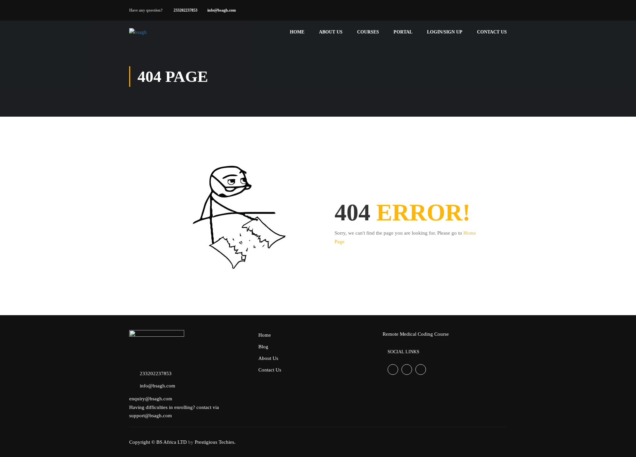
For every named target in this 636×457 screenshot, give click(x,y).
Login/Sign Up (444, 31)
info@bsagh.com (221, 10)
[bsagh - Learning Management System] (155, 32)
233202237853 (185, 10)
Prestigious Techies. (215, 442)
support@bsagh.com (150, 415)
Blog (263, 346)
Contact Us (492, 31)
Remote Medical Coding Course (416, 334)
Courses (368, 31)
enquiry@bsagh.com (150, 398)
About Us (331, 31)
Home (297, 31)
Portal (403, 31)
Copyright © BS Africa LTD (158, 442)
